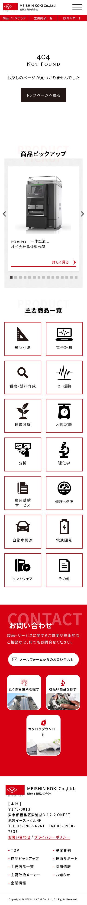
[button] (5, 214)
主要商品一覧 (43, 18)
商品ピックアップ (14, 18)
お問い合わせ (19, 837)
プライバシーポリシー (52, 837)
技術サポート (72, 18)
